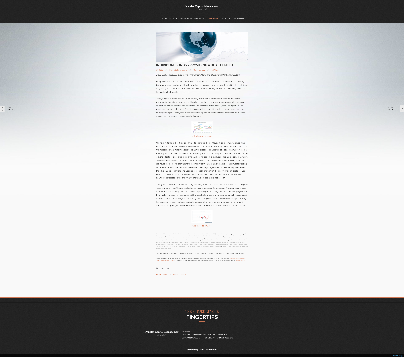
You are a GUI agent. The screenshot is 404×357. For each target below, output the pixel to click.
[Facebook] (214, 73)
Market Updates (180, 275)
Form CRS (213, 350)
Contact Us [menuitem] (225, 18)
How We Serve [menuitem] (200, 18)
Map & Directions (226, 338)
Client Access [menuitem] (238, 18)
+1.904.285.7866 (191, 338)
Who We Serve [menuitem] (186, 18)
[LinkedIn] (214, 79)
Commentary (199, 70)
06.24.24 (161, 70)
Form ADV (203, 350)
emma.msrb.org (240, 260)
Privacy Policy (192, 350)
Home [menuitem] (164, 18)
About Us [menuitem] (173, 18)
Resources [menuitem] (213, 18)
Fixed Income (161, 275)
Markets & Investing (178, 70)
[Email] (214, 81)
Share (216, 70)
